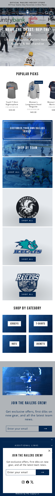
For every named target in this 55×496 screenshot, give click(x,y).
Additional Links (27, 445)
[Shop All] (27, 172)
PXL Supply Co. (32, 493)
